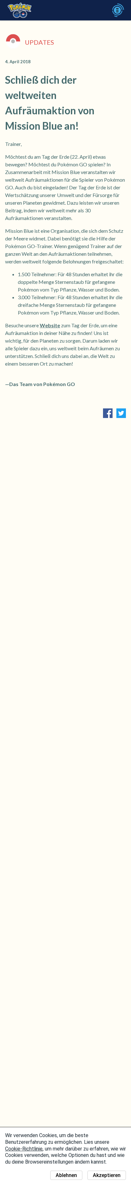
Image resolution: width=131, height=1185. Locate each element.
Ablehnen (66, 1175)
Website (50, 325)
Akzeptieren (107, 1175)
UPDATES (39, 42)
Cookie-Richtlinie (24, 1149)
